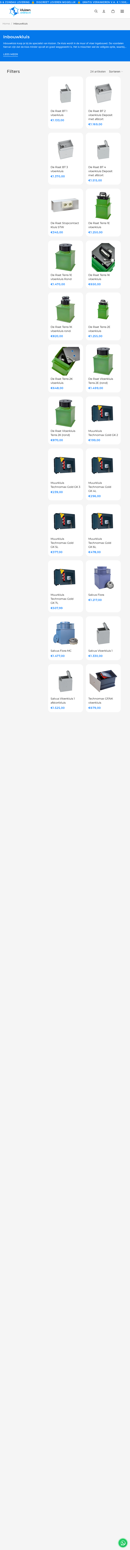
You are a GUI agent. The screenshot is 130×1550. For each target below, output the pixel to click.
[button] (116, 71)
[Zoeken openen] (96, 11)
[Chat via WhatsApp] (122, 1543)
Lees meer (10, 54)
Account (104, 11)
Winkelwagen (115, 11)
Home (6, 23)
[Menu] (122, 11)
